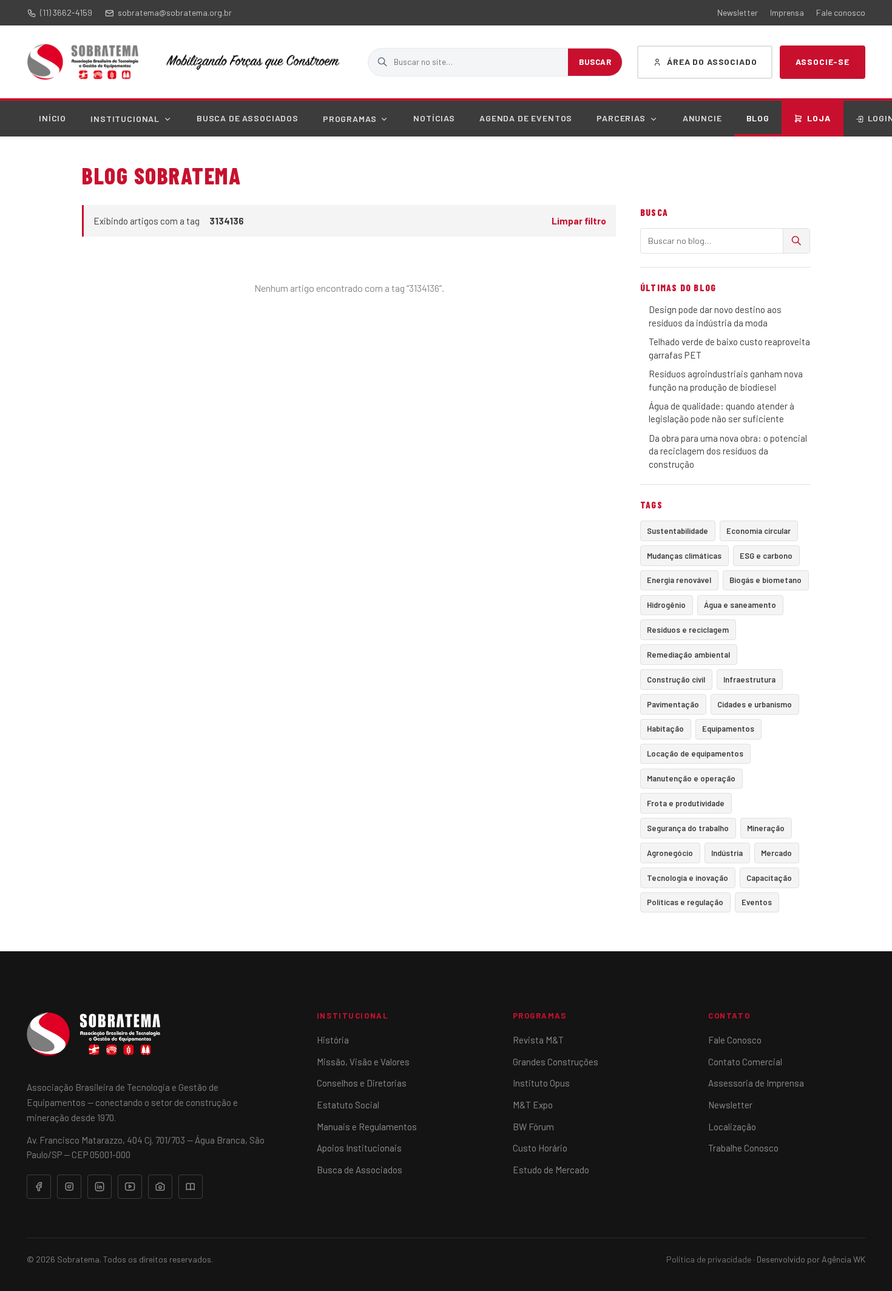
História (333, 1039)
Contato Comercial (745, 1061)
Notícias (434, 118)
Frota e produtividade (686, 803)
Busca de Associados (248, 118)
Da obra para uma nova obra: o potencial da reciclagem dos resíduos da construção (728, 451)
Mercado (776, 853)
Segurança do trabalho (688, 828)
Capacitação (769, 878)
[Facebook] (39, 1187)
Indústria (727, 853)
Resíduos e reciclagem (688, 630)
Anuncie (702, 118)
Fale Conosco (735, 1039)
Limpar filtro (579, 220)
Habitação (665, 728)
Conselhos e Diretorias (362, 1082)
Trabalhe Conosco (743, 1147)
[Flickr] (160, 1187)
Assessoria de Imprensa (756, 1082)
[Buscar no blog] (796, 241)
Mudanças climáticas (684, 556)
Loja (819, 118)
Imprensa (787, 12)
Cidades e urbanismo (754, 704)
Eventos (757, 902)
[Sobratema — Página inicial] (83, 62)
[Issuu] (190, 1187)
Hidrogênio (666, 605)
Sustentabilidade (677, 531)
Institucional (125, 118)
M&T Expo (533, 1104)
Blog (757, 118)
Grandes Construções (555, 1061)
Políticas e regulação (685, 902)
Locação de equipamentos (695, 753)
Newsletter (737, 12)
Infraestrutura (749, 679)
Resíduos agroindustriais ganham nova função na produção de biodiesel (726, 380)
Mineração (766, 828)
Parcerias (621, 118)
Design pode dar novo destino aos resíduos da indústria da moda (715, 316)
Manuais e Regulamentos (367, 1126)
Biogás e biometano (765, 580)
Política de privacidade (708, 1259)
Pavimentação (673, 704)
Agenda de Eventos (525, 118)
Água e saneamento (740, 605)
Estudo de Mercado (551, 1169)
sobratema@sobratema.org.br (175, 12)
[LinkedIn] (99, 1187)
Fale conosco (840, 12)
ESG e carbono (766, 556)
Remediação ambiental (688, 654)
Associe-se (822, 61)
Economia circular (758, 531)
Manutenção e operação (691, 778)
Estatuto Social (348, 1104)
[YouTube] (130, 1187)
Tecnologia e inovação (687, 878)
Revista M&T (538, 1039)
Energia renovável (679, 580)
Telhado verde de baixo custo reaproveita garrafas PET (729, 348)
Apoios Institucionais (359, 1147)
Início (52, 118)
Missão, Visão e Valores (363, 1061)
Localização (732, 1126)
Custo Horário (540, 1147)
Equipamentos (728, 728)
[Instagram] (69, 1187)
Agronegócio (670, 853)
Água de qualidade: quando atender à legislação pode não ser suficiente (721, 412)
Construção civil (676, 679)
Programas (350, 118)
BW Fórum (533, 1126)
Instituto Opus (541, 1082)
